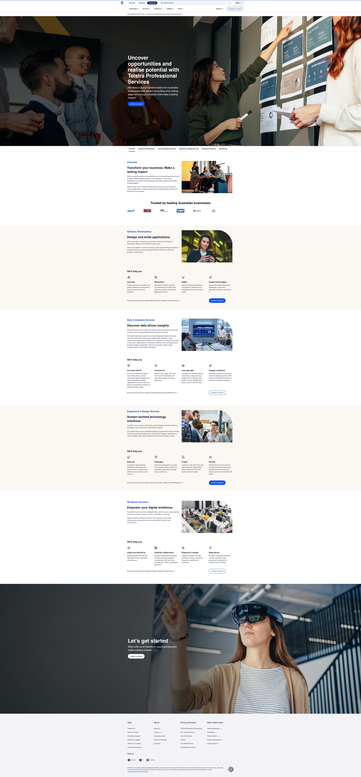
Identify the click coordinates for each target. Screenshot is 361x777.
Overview (132, 149)
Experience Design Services (189, 149)
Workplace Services (209, 149)
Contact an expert (235, 9)
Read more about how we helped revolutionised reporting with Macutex (151, 393)
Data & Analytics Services (167, 149)
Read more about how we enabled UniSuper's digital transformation (150, 571)
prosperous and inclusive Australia (137, 771)
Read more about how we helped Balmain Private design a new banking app (153, 301)
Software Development (146, 149)
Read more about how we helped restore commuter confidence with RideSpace (154, 483)
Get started (223, 149)
